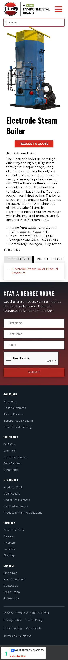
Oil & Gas (9, 444)
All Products (11, 598)
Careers (8, 536)
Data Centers (12, 463)
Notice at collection (15, 656)
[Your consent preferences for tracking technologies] (6, 653)
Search (5, 22)
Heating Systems (15, 408)
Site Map (9, 555)
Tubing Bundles (13, 414)
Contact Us (11, 585)
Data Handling (13, 628)
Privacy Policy (12, 620)
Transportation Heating (18, 420)
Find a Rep (10, 573)
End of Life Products (17, 500)
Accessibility (33, 628)
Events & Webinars (16, 506)
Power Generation (15, 457)
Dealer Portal (12, 592)
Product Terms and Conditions (23, 512)
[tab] (18, 259)
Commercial (11, 469)
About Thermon (14, 530)
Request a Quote (15, 579)
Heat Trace (10, 401)
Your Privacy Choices (29, 650)
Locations (10, 549)
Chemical (9, 450)
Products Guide (13, 487)
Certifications (12, 493)
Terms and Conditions (17, 635)
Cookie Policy (34, 620)
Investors (9, 542)
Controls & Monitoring (17, 427)
